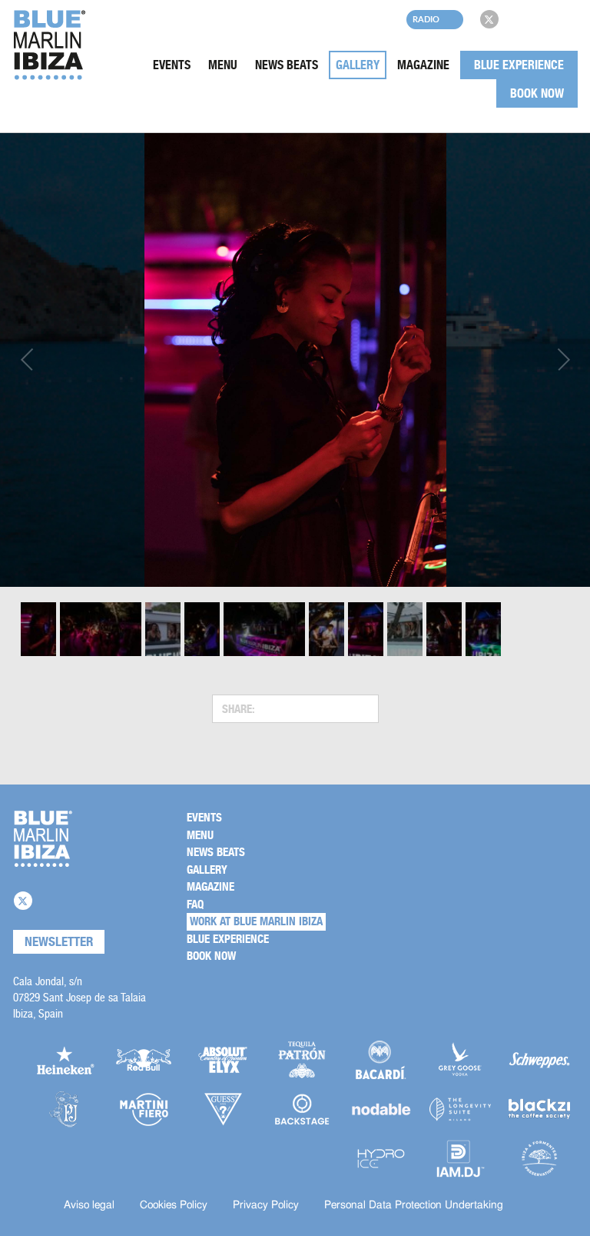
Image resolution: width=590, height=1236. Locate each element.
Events (172, 65)
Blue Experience (519, 65)
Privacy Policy (266, 1205)
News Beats (286, 65)
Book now (537, 93)
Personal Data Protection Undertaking (413, 1205)
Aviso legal (89, 1205)
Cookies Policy (173, 1205)
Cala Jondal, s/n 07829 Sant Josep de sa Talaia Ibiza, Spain (79, 997)
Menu (222, 65)
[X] (489, 19)
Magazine (423, 65)
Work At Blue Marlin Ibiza (256, 921)
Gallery (358, 65)
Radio (426, 19)
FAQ (195, 904)
